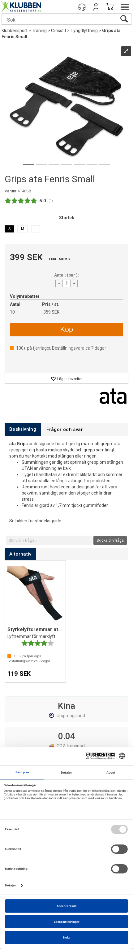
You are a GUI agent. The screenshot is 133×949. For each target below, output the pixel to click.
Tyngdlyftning (84, 30)
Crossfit (58, 30)
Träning (39, 30)
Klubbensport (15, 30)
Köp (66, 329)
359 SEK (51, 312)
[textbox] (49, 540)
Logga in (96, 7)
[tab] (23, 429)
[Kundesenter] (82, 6)
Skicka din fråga (110, 540)
